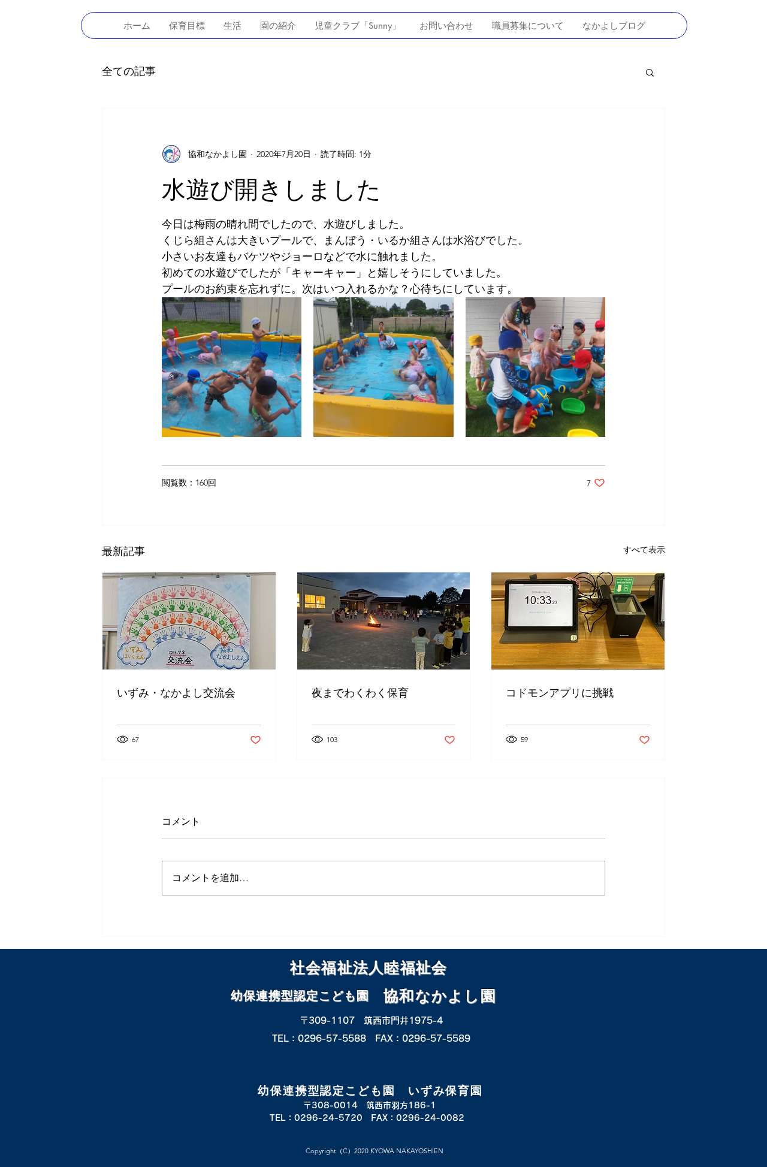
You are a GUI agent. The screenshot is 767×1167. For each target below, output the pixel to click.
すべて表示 (644, 549)
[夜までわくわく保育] (383, 621)
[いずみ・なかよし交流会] (189, 621)
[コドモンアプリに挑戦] (578, 621)
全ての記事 (129, 71)
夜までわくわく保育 (360, 692)
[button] (650, 72)
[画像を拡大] (231, 367)
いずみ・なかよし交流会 (176, 692)
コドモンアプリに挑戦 (560, 692)
